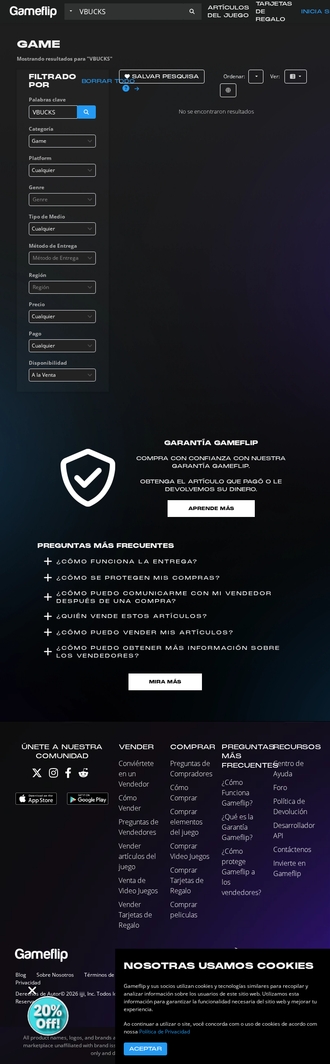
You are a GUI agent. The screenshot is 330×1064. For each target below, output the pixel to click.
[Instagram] (53, 774)
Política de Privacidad (164, 1031)
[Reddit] (83, 774)
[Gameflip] (33, 11)
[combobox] (62, 141)
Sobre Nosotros (55, 974)
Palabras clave (47, 99)
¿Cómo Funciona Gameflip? (237, 793)
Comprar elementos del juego (186, 822)
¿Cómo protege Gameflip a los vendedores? (241, 871)
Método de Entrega (53, 245)
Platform (40, 158)
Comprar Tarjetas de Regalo (187, 880)
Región (37, 275)
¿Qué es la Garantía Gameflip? (237, 827)
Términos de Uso (104, 974)
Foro (280, 787)
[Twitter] (37, 774)
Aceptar (145, 1049)
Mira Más (165, 682)
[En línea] (228, 90)
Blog (20, 974)
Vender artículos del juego (137, 856)
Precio (37, 304)
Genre (36, 187)
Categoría (41, 128)
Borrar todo (108, 81)
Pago (35, 333)
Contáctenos (292, 849)
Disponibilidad (48, 362)
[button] (192, 11)
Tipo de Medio (47, 216)
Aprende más (211, 508)
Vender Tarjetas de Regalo (135, 915)
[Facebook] (68, 774)
